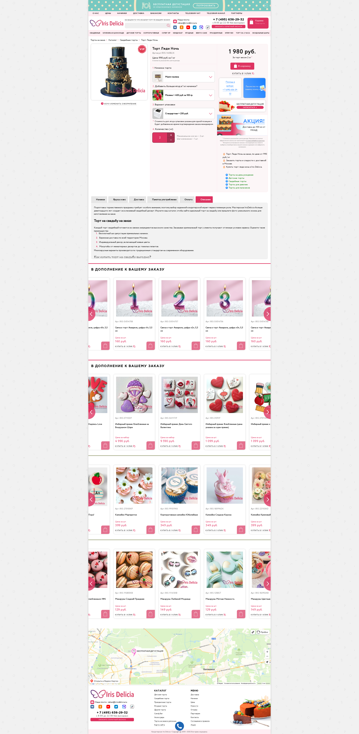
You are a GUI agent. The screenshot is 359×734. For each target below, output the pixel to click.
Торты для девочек (238, 184)
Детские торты (236, 178)
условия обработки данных (255, 141)
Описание (206, 199)
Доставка (139, 199)
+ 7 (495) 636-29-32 (228, 19)
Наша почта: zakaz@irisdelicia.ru (187, 21)
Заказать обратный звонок (228, 26)
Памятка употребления (164, 199)
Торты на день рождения (241, 175)
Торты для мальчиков (239, 187)
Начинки (100, 199)
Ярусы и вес (119, 199)
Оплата (188, 199)
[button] (267, 314)
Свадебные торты (237, 181)
